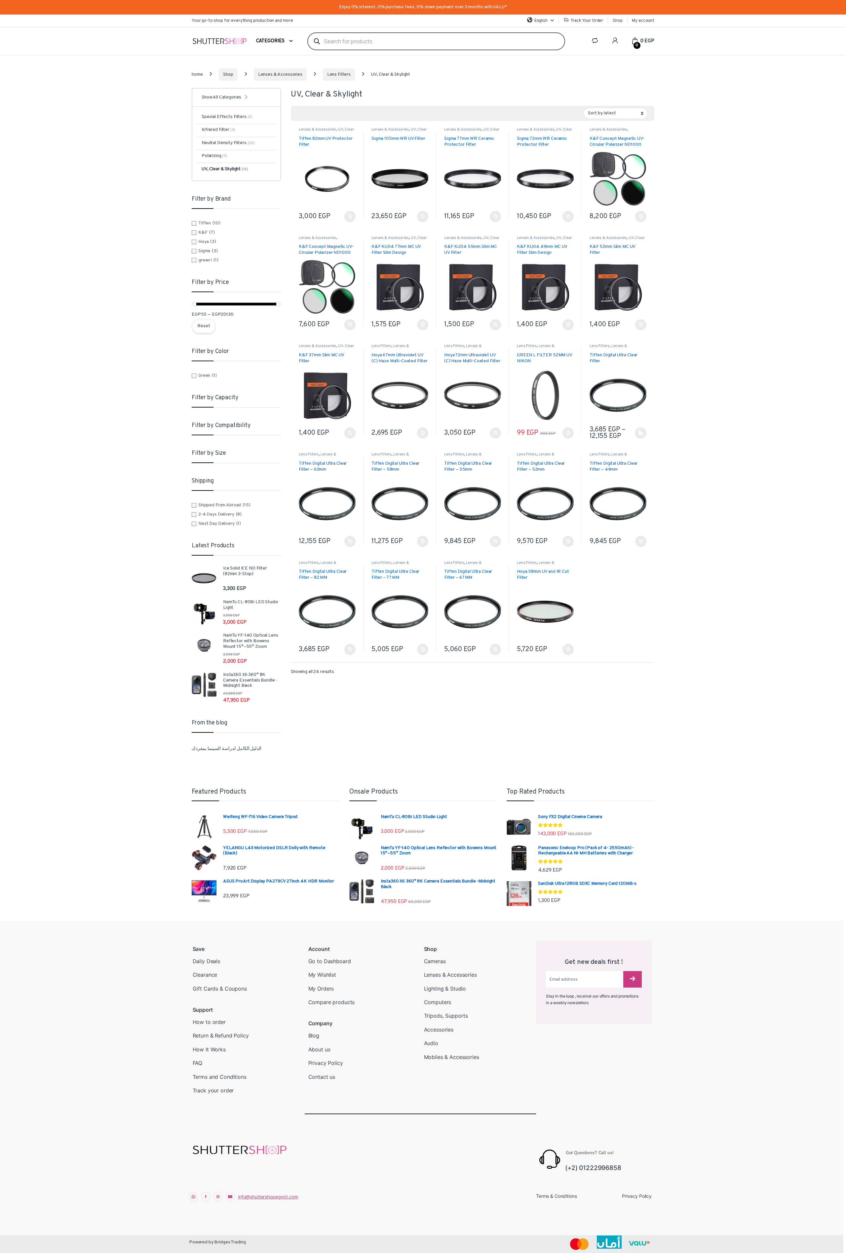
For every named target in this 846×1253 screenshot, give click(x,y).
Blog (313, 1035)
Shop (617, 20)
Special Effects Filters (227, 117)
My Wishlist (322, 974)
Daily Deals (206, 961)
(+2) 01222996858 (593, 1168)
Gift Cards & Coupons (220, 988)
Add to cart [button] (350, 216)
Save (199, 949)
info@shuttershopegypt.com (268, 1196)
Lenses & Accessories (280, 74)
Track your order (213, 1090)
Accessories (438, 1029)
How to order (209, 1022)
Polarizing (214, 156)
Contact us (321, 1077)
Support (203, 1009)
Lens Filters (339, 74)
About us (319, 1049)
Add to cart (350, 541)
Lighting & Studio (445, 988)
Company (320, 1023)
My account (643, 20)
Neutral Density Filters (228, 143)
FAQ (198, 1063)
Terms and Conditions (220, 1077)
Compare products (331, 1002)
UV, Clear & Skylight (225, 169)
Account (319, 949)
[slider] (194, 304)
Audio (431, 1043)
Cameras (435, 961)
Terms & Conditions (556, 1196)
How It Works (209, 1049)
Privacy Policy (325, 1063)
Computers (437, 1002)
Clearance (205, 974)
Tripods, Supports (446, 1015)
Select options (638, 433)
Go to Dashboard (329, 961)
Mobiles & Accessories (451, 1057)
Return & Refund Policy (221, 1035)
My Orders (321, 988)
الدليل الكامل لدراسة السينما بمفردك (226, 749)
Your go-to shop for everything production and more (242, 20)
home (197, 74)
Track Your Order (586, 20)
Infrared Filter (218, 130)
